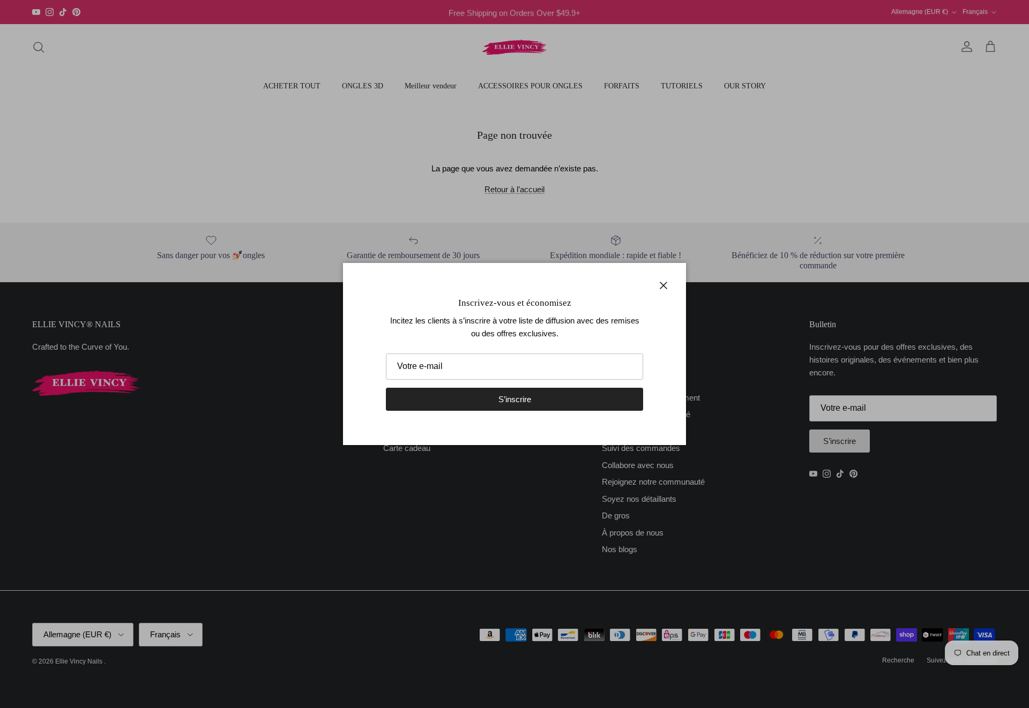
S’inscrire (514, 399)
